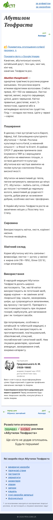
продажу (11, 428)
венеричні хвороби (19, 467)
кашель (12, 491)
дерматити (14, 477)
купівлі (25, 428)
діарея (11, 484)
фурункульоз (15, 498)
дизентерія (14, 481)
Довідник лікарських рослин (9, 5)
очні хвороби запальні (20, 494)
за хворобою (43, 7)
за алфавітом (43, 3)
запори (12, 487)
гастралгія (14, 474)
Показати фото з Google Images (21, 56)
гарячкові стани (17, 470)
